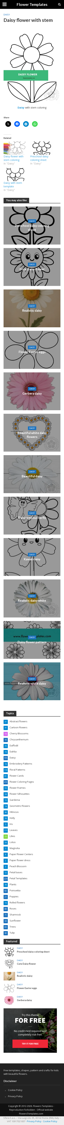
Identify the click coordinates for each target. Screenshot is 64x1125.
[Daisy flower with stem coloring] (15, 148)
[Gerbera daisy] (32, 391)
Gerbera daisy (32, 393)
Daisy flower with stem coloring (13, 158)
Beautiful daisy (32, 476)
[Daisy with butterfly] (32, 515)
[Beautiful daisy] (32, 474)
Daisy (7, 14)
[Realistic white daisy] (32, 681)
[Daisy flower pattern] (32, 639)
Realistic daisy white (32, 600)
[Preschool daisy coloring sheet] (41, 148)
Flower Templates (32, 4)
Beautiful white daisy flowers (32, 435)
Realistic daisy (32, 310)
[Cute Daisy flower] (32, 266)
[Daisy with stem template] (15, 174)
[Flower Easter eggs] (32, 349)
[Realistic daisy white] (32, 598)
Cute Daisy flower (32, 269)
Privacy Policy (15, 1096)
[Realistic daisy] (32, 308)
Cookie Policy (15, 1090)
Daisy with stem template (13, 184)
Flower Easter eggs (32, 352)
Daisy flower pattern (32, 642)
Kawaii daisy (32, 559)
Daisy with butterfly (32, 518)
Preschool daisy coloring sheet (39, 158)
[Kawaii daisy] (32, 557)
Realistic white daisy (32, 683)
